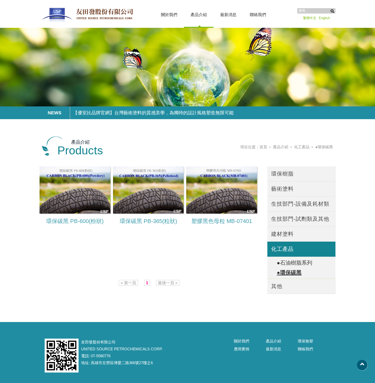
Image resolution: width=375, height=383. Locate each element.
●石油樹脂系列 (294, 263)
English (324, 18)
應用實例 (241, 349)
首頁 (263, 147)
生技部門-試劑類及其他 (300, 219)
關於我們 (169, 15)
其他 (276, 286)
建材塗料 (282, 234)
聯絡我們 (258, 15)
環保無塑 (305, 341)
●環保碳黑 (324, 147)
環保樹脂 (282, 174)
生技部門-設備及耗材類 (300, 204)
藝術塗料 (282, 189)
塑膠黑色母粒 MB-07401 (221, 221)
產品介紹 (199, 15)
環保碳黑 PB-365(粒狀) (148, 221)
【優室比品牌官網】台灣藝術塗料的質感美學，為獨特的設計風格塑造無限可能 (153, 112)
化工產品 (301, 147)
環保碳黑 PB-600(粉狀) (75, 221)
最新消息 (228, 15)
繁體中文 (309, 18)
